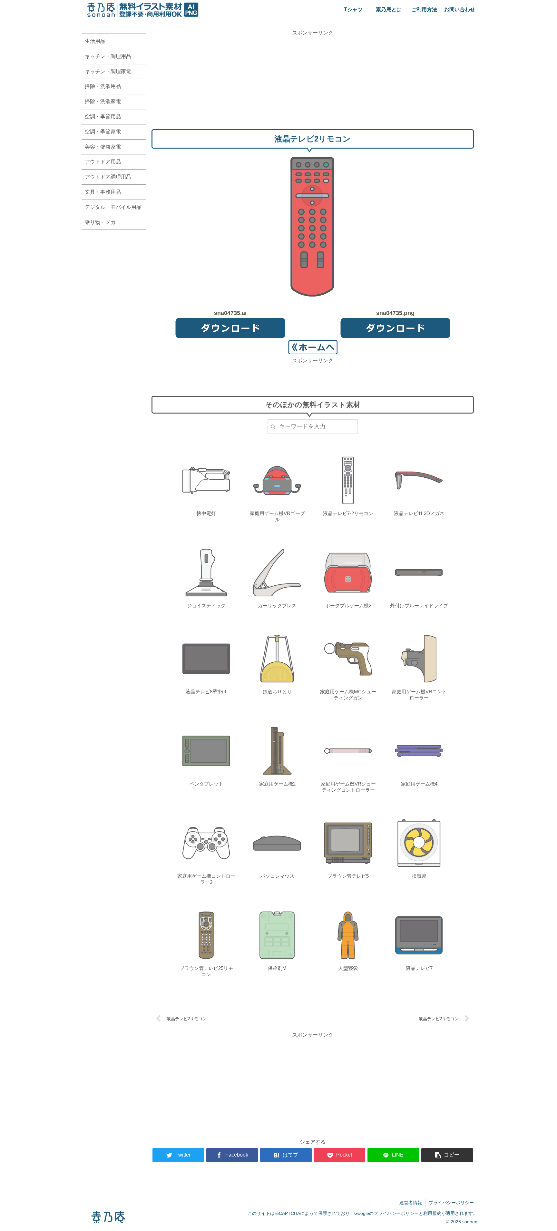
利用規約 (432, 1213)
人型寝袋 (348, 968)
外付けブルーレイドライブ (419, 605)
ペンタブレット (206, 783)
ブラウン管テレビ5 (348, 876)
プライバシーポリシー (451, 1202)
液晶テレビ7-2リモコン (348, 513)
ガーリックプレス (277, 605)
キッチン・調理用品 (108, 56)
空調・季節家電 (103, 131)
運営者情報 (410, 1202)
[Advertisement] (312, 82)
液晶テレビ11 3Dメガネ (419, 513)
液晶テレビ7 (419, 968)
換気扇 (419, 876)
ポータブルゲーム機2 (348, 605)
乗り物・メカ (100, 222)
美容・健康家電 (103, 147)
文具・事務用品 (103, 192)
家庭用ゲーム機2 (277, 783)
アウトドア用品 (103, 161)
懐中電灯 (206, 513)
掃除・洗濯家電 (103, 101)
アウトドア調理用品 (108, 177)
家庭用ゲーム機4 (419, 783)
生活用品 (95, 41)
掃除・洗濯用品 (103, 86)
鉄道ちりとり (277, 691)
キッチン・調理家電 (108, 71)
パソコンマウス (277, 876)
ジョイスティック (206, 605)
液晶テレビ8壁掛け (206, 691)
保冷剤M (277, 968)
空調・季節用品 (103, 116)
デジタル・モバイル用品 (113, 207)
